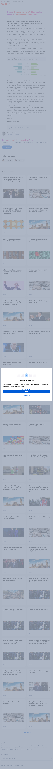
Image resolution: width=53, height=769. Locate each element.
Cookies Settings (26, 389)
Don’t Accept (26, 395)
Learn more (23, 386)
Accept (26, 391)
